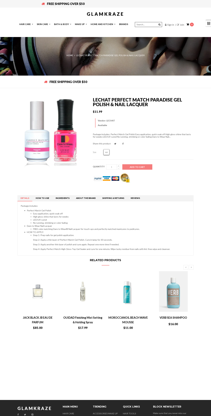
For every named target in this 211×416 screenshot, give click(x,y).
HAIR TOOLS (129, 413)
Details (25, 198)
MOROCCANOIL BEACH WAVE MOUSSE (128, 320)
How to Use (42, 198)
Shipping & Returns (113, 198)
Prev (186, 267)
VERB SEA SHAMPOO (173, 317)
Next (191, 267)
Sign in (170, 24)
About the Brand (86, 198)
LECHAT (110, 120)
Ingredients (63, 198)
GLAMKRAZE (105, 14)
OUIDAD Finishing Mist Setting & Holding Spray (82, 320)
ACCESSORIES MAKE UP (105, 413)
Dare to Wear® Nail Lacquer (66, 229)
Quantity (99, 166)
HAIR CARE (68, 413)
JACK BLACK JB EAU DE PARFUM (38, 320)
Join (182, 24)
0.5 (106, 152)
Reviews (135, 198)
